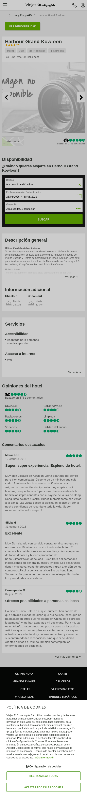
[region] (43, 399)
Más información (44, 757)
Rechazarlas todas (43, 776)
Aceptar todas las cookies (43, 787)
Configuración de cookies (45, 766)
